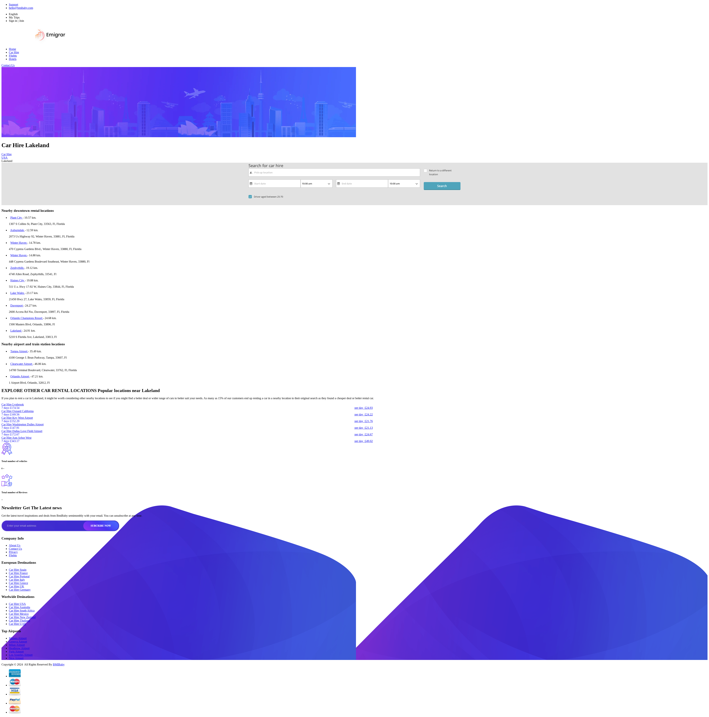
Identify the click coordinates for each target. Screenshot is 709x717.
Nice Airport (16, 658)
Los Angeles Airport (20, 654)
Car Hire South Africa (22, 610)
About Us (14, 545)
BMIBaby (59, 664)
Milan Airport (17, 644)
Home (12, 49)
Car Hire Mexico (19, 613)
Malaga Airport (18, 638)
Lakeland (16, 330)
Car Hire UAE (17, 623)
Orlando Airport (20, 376)
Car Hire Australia (19, 607)
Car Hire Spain (17, 569)
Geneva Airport (18, 641)
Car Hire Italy (17, 579)
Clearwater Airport (21, 363)
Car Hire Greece (18, 583)
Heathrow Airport (19, 648)
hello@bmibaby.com (21, 7)
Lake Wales (17, 293)
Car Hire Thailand (19, 620)
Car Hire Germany (20, 589)
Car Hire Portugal (19, 576)
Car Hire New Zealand (22, 617)
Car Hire (14, 52)
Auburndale (17, 230)
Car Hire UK (16, 586)
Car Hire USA (17, 603)
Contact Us (8, 65)
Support (13, 4)
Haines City (17, 280)
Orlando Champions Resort (26, 318)
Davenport (16, 305)
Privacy (13, 552)
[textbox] (334, 172)
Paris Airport (16, 651)
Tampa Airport (19, 351)
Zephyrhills (17, 267)
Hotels (12, 59)
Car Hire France (18, 573)
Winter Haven (18, 242)
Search (442, 186)
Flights (13, 55)
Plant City (16, 217)
